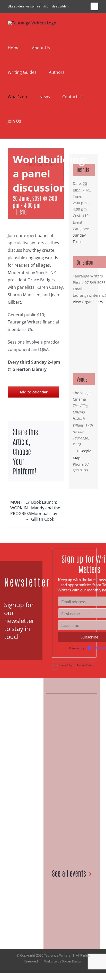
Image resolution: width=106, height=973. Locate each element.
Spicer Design (72, 961)
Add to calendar (34, 392)
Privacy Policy (65, 665)
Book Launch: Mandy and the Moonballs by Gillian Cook (45, 510)
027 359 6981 (22, 841)
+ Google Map (82, 454)
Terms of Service (85, 665)
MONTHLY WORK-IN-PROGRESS (20, 507)
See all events (69, 873)
